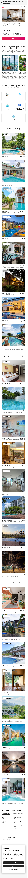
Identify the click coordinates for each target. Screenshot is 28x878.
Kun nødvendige (13, 866)
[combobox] (13, 30)
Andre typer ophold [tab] (6, 813)
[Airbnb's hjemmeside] (3, 7)
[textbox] (7, 35)
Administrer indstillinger (13, 869)
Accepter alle (13, 862)
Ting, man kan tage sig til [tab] (17, 813)
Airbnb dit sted (21, 6)
